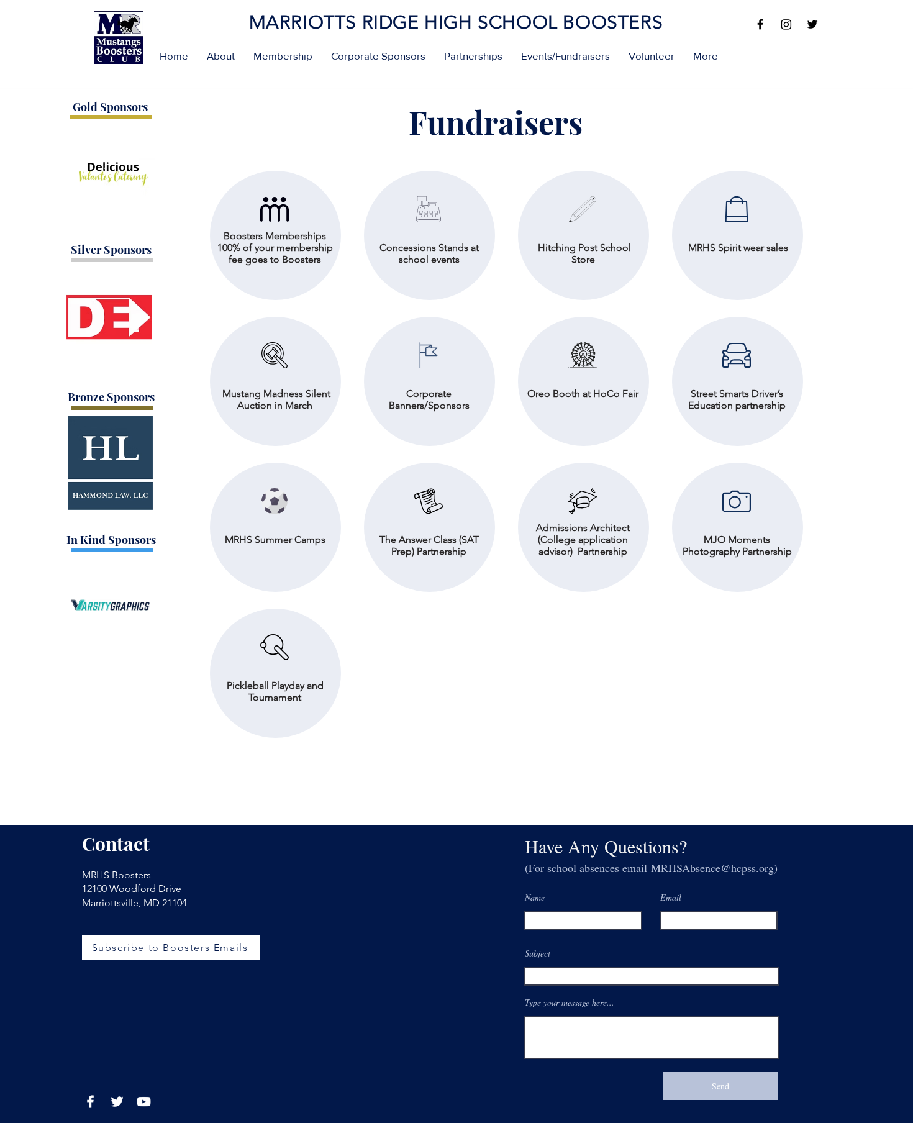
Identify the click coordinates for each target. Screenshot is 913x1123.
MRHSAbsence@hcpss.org (712, 867)
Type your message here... (569, 1002)
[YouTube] (143, 1101)
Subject (537, 953)
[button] (221, 55)
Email (670, 897)
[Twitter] (812, 24)
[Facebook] (760, 24)
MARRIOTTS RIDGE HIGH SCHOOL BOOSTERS (456, 22)
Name (535, 897)
